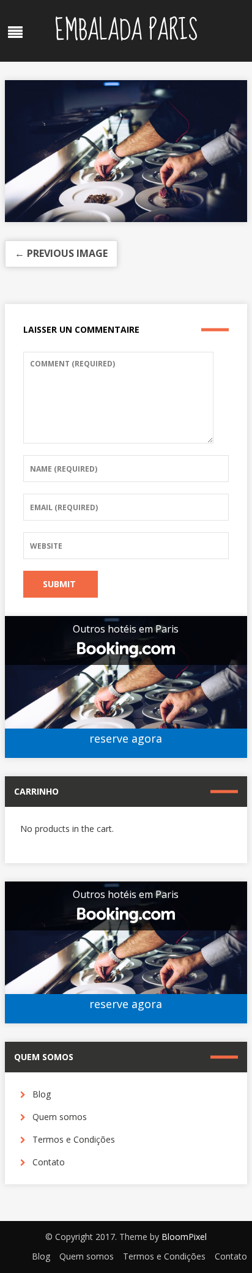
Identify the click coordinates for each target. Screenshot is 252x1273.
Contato (48, 1162)
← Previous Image (61, 253)
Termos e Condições (73, 1139)
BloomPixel (184, 1236)
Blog (41, 1094)
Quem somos (59, 1117)
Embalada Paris (126, 30)
